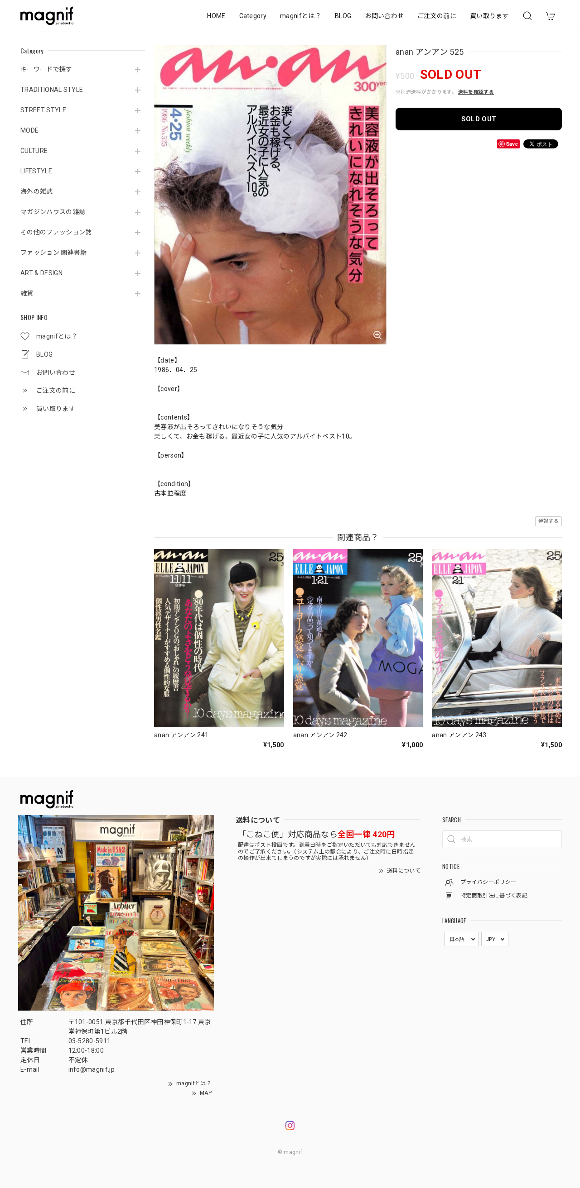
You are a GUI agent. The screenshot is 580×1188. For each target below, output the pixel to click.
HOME (216, 15)
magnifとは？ (300, 15)
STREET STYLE (43, 110)
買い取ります (489, 15)
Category (253, 15)
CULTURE (34, 150)
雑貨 (27, 293)
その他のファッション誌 (56, 232)
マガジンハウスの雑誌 (52, 211)
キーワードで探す (46, 69)
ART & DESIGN (41, 273)
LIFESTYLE (36, 171)
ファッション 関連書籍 (53, 252)
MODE (29, 130)
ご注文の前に (436, 15)
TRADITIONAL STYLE (51, 89)
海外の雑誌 (36, 191)
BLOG (343, 15)
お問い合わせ (384, 15)
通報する (548, 521)
